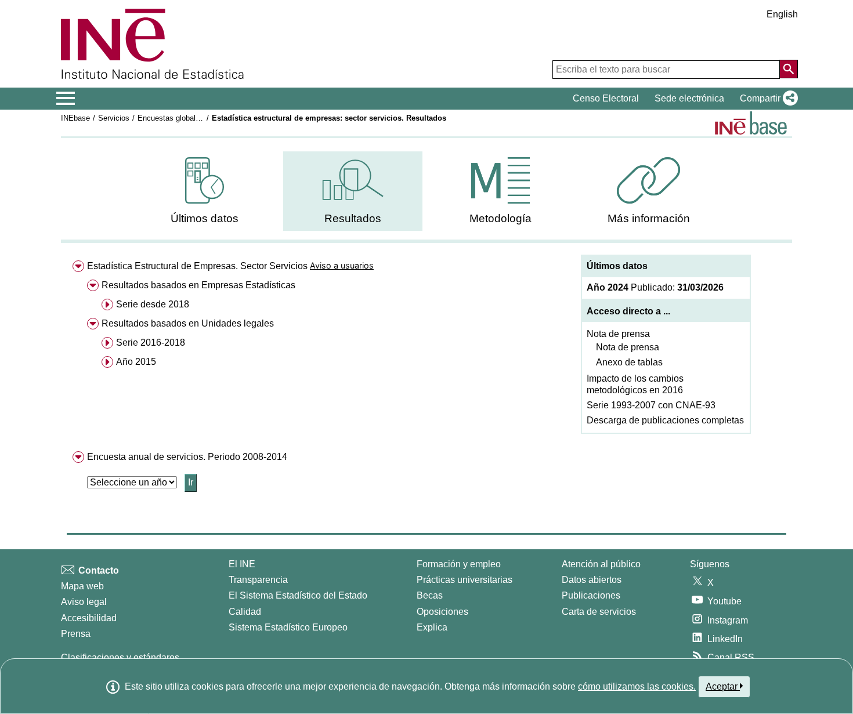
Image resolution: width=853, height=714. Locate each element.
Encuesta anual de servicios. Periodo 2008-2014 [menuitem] (187, 457)
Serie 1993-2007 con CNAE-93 (651, 405)
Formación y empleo (459, 564)
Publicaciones (591, 595)
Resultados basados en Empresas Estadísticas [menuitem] (198, 285)
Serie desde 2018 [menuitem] (152, 304)
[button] (766, 98)
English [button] (782, 14)
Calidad (245, 612)
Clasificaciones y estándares (120, 657)
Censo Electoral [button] (606, 98)
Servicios (113, 118)
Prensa (76, 634)
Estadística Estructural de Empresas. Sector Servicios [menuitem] (197, 266)
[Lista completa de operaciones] (751, 123)
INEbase (75, 118)
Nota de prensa (618, 334)
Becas (430, 595)
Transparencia (258, 580)
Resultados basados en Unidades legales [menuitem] (188, 323)
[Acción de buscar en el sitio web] (788, 69)
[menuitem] (204, 191)
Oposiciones (442, 612)
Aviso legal (84, 602)
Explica (432, 627)
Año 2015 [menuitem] (136, 362)
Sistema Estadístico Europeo (288, 627)
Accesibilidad (89, 618)
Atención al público (601, 564)
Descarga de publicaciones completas (665, 420)
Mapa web (82, 586)
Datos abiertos (591, 580)
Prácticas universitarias (464, 580)
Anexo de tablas (629, 362)
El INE (242, 564)
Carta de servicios (599, 612)
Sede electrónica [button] (689, 98)
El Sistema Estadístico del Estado (298, 595)
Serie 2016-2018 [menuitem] (150, 342)
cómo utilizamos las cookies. (637, 686)
